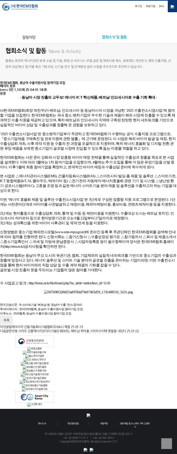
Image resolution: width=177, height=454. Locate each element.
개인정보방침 (73, 423)
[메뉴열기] (172, 6)
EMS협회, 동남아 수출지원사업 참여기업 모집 (42, 313)
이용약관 (104, 423)
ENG (161, 6)
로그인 (138, 6)
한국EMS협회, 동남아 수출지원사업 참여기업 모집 (51, 309)
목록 (6, 320)
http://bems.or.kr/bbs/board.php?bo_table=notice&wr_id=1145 (69, 283)
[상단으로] (166, 443)
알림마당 (29, 37)
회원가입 (151, 6)
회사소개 (42, 423)
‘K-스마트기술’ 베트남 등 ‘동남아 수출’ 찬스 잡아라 (50, 304)
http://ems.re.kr (14, 246)
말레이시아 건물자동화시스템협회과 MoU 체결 (39, 327)
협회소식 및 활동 (114, 37)
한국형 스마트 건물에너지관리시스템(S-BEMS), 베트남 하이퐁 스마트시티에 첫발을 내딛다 (67, 331)
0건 (11, 89)
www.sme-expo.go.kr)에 (72, 232)
